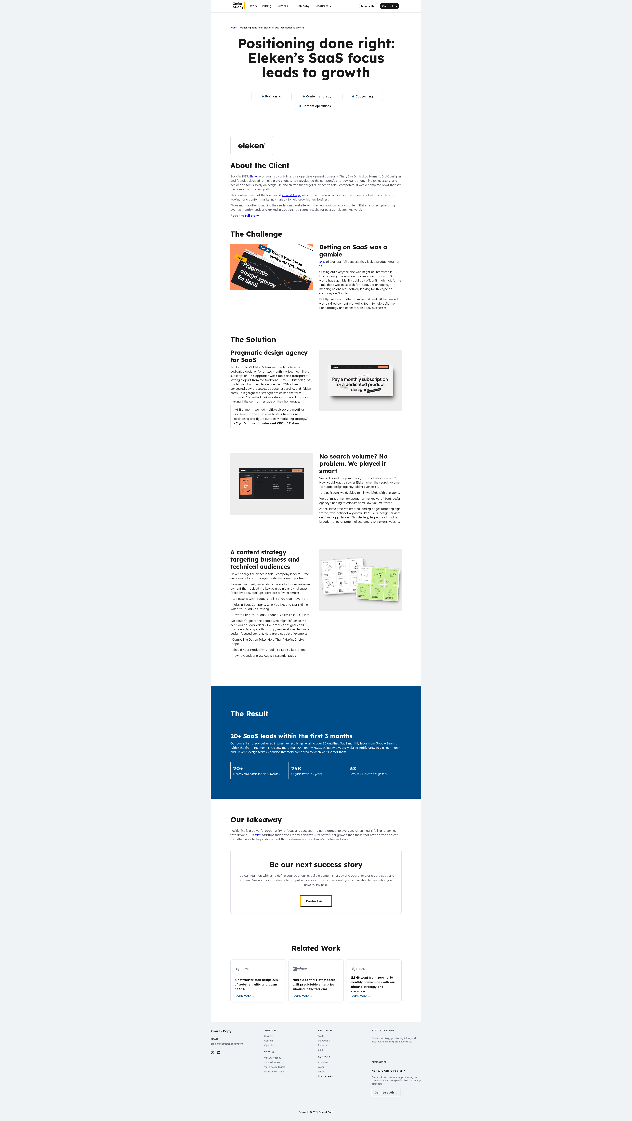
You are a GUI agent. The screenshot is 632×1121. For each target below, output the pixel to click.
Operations (270, 1045)
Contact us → (316, 901)
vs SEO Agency (272, 1057)
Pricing (266, 6)
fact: (258, 835)
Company (303, 6)
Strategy (269, 1036)
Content (268, 1040)
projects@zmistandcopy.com (227, 1043)
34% (322, 262)
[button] (284, 7)
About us (323, 1062)
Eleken (253, 176)
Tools (321, 1036)
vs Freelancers (272, 1062)
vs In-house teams (274, 1067)
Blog (320, 1050)
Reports (322, 1045)
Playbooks (324, 1040)
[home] (239, 5)
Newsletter (368, 6)
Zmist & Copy (291, 195)
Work (253, 6)
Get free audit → (386, 1092)
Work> (233, 27)
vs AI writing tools (274, 1071)
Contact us (389, 6)
